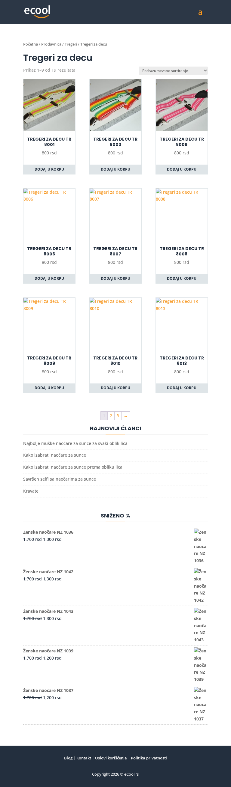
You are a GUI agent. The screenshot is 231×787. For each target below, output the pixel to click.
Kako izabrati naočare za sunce (54, 455)
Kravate (30, 491)
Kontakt (83, 758)
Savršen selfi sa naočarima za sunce (59, 479)
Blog (68, 758)
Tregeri (71, 44)
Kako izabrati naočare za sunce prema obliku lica (72, 467)
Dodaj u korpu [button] (49, 169)
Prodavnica (51, 44)
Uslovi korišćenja (110, 758)
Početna (30, 44)
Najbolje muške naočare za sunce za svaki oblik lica (75, 443)
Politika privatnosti (148, 758)
